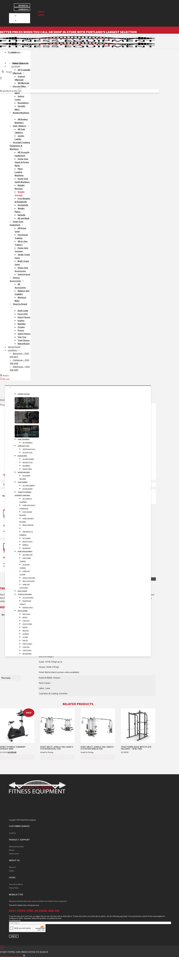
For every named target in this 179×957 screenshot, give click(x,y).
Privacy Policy (14, 888)
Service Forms (14, 854)
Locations (12, 833)
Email (15, 920)
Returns (11, 850)
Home (2, 400)
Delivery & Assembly (16, 846)
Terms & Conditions (16, 884)
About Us (12, 867)
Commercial (23, 9)
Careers (11, 871)
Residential (23, 5)
